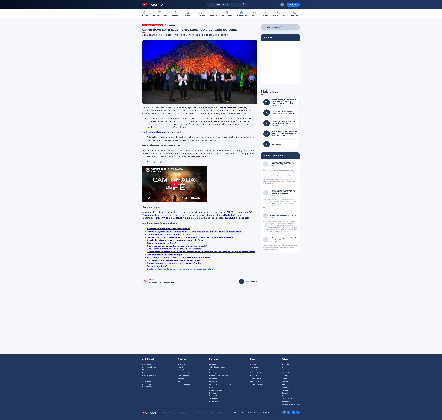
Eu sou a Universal (149, 367)
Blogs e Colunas (159, 15)
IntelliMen (286, 401)
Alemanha (285, 370)
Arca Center (214, 364)
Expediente (238, 412)
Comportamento (184, 384)
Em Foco (181, 381)
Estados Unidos (288, 373)
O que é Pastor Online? (218, 390)
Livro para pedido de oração (220, 384)
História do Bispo (149, 376)
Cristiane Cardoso (257, 373)
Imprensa (213, 381)
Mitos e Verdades (256, 384)
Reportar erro (249, 412)
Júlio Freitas (254, 376)
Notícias (188, 15)
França (284, 378)
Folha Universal (184, 376)
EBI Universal (287, 399)
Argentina (286, 364)
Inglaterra (286, 381)
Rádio (254, 15)
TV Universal (214, 399)
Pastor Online (278, 15)
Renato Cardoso (256, 370)
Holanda (285, 393)
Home (144, 15)
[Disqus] (199, 319)
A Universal (146, 364)
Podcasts (213, 393)
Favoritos (213, 378)
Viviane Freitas (255, 378)
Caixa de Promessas (217, 367)
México (284, 387)
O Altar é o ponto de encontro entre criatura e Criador (174, 263)
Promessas (226, 15)
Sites (265, 15)
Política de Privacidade (265, 412)
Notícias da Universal (152, 25)
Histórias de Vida (184, 373)
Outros (284, 396)
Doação (201, 15)
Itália (284, 384)
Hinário (213, 15)
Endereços (241, 15)
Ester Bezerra (255, 367)
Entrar (293, 4)
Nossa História (148, 373)
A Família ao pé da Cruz (291, 404)
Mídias (144, 370)
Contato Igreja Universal (218, 376)
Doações (212, 370)
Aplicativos (146, 381)
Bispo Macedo (255, 364)
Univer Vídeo (214, 401)
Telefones (294, 15)
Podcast (175, 15)
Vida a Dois (182, 370)
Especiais (181, 378)
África (284, 367)
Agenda (145, 378)
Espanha (285, 376)
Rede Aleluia (214, 396)
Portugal (285, 390)
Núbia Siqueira (255, 381)
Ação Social (182, 364)
